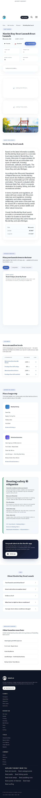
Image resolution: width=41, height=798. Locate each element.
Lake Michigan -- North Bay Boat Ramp (14, 454)
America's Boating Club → (13, 526)
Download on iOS (10, 688)
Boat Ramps (5, 723)
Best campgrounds (25, 771)
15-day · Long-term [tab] (26, 267)
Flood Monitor (6, 744)
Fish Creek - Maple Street (11, 446)
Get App (25, 17)
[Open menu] (36, 17)
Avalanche (5, 705)
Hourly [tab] (6, 267)
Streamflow (5, 699)
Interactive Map (6, 737)
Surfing (4, 729)
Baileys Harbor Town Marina (12, 457)
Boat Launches (11, 25)
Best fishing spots (21, 774)
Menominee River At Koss (11, 370)
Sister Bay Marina (9, 450)
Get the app (11, 554)
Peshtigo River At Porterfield (12, 374)
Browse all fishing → (10, 427)
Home (4, 25)
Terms (4, 759)
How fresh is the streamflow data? (15, 589)
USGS (6, 794)
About (4, 755)
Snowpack (5, 696)
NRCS (12, 794)
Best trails (26, 781)
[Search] (31, 17)
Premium (5, 757)
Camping (5, 720)
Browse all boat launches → (12, 461)
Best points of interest (13, 781)
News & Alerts (6, 740)
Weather (5, 747)
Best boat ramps (11, 777)
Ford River (7, 423)
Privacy (4, 761)
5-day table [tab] (15, 267)
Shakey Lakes (8, 419)
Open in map (30, 43)
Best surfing (9, 784)
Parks (4, 725)
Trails (4, 727)
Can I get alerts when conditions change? (18, 609)
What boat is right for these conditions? (17, 602)
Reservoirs (5, 701)
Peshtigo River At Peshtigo (12, 366)
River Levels (6, 703)
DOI (18, 794)
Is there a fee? (9, 595)
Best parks (9, 774)
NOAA (9, 794)
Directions (18, 43)
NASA (16, 794)
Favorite (7, 43)
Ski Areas (5, 714)
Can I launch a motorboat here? (14, 582)
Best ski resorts (10, 771)
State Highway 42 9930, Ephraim (13, 443)
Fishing (4, 718)
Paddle (4, 716)
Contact (4, 764)
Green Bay (7, 412)
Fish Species (6, 742)
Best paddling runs (26, 777)
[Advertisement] (20, 7)
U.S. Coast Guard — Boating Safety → (15, 524)
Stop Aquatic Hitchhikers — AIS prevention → (17, 529)
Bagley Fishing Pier (10, 416)
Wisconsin (18, 25)
